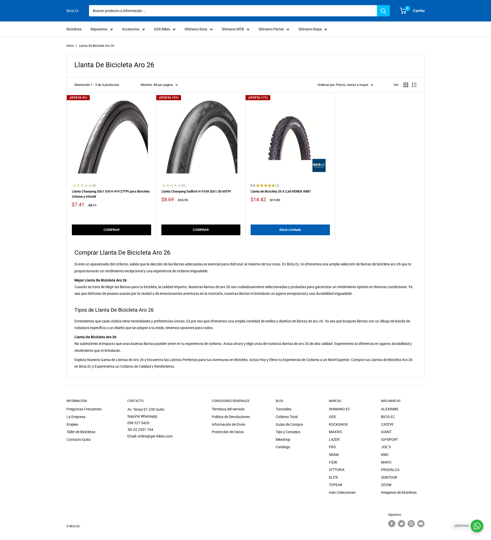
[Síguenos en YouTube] (421, 523)
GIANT (386, 432)
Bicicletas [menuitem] (74, 29)
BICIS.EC (388, 417)
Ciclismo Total (287, 417)
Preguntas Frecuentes (84, 409)
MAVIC (386, 462)
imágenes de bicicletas (399, 492)
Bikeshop (283, 439)
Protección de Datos (228, 432)
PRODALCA (390, 470)
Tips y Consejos (288, 432)
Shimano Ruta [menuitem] (196, 29)
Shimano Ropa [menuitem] (310, 29)
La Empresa (75, 417)
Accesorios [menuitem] (130, 29)
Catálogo (283, 447)
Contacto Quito (78, 439)
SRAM (334, 455)
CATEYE (387, 424)
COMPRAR (111, 230)
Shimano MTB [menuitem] (233, 29)
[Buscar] (383, 10)
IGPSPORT (389, 439)
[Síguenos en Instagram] (411, 523)
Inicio (70, 46)
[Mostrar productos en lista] (414, 85)
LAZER (334, 439)
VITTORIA (336, 470)
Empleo (72, 424)
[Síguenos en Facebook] (391, 523)
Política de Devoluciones (231, 417)
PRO (332, 447)
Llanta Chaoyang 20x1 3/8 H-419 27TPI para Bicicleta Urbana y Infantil (111, 193)
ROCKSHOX (338, 424)
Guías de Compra (289, 424)
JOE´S (386, 447)
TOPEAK (335, 485)
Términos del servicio (228, 409)
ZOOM (386, 485)
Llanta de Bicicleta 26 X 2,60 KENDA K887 (281, 191)
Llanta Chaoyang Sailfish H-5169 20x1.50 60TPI (196, 191)
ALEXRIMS (389, 409)
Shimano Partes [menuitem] (271, 29)
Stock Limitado (290, 230)
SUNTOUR (389, 477)
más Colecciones (342, 492)
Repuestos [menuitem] (99, 29)
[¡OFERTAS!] (477, 526)
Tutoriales (283, 409)
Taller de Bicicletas (80, 432)
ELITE (333, 477)
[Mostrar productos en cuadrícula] (406, 85)
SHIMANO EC (339, 409)
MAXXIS (335, 432)
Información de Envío (228, 424)
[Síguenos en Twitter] (401, 523)
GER (332, 417)
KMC (385, 455)
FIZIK (333, 462)
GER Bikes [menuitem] (162, 29)
